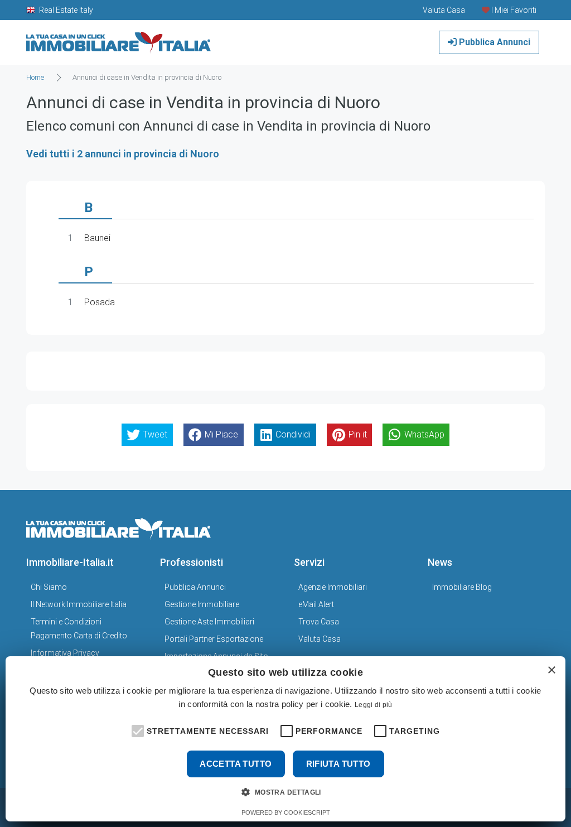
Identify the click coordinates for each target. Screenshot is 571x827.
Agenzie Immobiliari (332, 587)
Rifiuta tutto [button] (338, 763)
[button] (136, 730)
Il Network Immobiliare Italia (79, 604)
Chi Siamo (49, 587)
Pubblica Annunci (493, 42)
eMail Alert (316, 604)
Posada (99, 302)
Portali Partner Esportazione (213, 638)
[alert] (285, 738)
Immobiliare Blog (462, 587)
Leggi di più (374, 705)
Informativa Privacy (65, 652)
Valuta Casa (319, 638)
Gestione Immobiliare (201, 604)
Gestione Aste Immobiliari (209, 621)
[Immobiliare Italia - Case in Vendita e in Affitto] (118, 38)
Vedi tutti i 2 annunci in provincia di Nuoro (122, 154)
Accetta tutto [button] (236, 763)
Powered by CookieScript (285, 812)
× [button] (551, 670)
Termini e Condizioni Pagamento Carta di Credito (79, 628)
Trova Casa (318, 621)
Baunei (97, 238)
